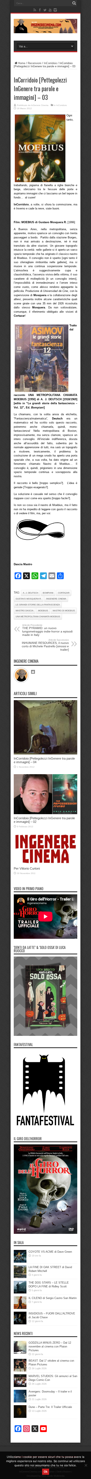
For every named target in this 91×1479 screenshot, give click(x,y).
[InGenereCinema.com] (45, 30)
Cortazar (63, 593)
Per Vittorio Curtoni (27, 868)
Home (21, 63)
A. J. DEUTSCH (30, 593)
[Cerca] (74, 3)
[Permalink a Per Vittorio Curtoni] (45, 863)
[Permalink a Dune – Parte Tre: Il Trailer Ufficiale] (20, 1417)
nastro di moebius (64, 610)
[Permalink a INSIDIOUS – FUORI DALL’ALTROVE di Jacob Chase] (20, 1323)
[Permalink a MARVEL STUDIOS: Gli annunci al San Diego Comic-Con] (20, 1386)
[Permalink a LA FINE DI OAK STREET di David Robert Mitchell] (20, 1277)
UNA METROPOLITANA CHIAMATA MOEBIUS (38, 616)
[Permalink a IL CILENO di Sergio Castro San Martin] (20, 1308)
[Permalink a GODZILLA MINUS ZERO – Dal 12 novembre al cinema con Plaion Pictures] (20, 1352)
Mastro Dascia (24, 610)
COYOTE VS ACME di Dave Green (50, 1251)
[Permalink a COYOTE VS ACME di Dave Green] (20, 1261)
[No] (86, 1465)
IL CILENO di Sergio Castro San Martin (53, 1298)
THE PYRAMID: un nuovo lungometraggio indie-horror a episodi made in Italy (47, 630)
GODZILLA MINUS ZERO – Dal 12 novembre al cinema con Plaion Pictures (50, 1346)
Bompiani (48, 593)
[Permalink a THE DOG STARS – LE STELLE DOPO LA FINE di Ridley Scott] (20, 1292)
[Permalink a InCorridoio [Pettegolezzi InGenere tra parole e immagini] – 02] (45, 813)
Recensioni (34, 63)
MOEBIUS (43, 610)
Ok (45, 1471)
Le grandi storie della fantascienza (38, 604)
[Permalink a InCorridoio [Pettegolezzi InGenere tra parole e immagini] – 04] (45, 753)
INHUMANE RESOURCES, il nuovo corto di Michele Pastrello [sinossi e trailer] (45, 645)
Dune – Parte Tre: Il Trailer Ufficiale (50, 1407)
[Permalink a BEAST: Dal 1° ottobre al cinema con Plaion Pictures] (20, 1370)
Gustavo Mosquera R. (28, 599)
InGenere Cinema (39, 105)
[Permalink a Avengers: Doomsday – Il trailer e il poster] (20, 1401)
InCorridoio (50, 63)
